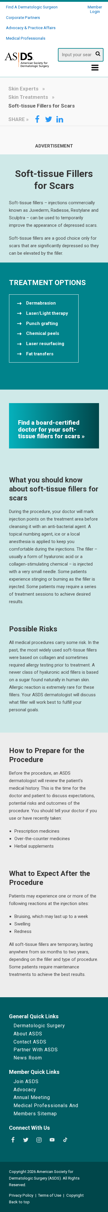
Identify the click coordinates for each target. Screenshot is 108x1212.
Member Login (95, 9)
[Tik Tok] (65, 1140)
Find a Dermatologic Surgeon (32, 7)
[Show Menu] (95, 69)
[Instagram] (39, 1140)
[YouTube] (52, 1140)
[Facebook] (13, 1140)
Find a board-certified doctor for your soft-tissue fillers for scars (50, 430)
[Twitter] (26, 1140)
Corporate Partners (23, 17)
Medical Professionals (25, 38)
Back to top (19, 1202)
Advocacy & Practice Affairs (31, 28)
